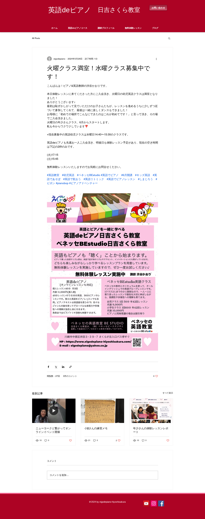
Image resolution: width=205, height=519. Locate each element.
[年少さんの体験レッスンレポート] (151, 411)
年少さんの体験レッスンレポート (150, 430)
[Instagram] (154, 503)
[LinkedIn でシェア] (63, 366)
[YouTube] (146, 504)
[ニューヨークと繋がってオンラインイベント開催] (53, 411)
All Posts (36, 38)
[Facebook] (161, 503)
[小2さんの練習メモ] (102, 411)
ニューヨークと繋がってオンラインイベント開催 (53, 430)
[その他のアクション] (156, 59)
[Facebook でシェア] (48, 366)
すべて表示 (168, 393)
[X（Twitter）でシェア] (55, 366)
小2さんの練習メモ (96, 428)
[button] (169, 38)
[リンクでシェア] (70, 366)
